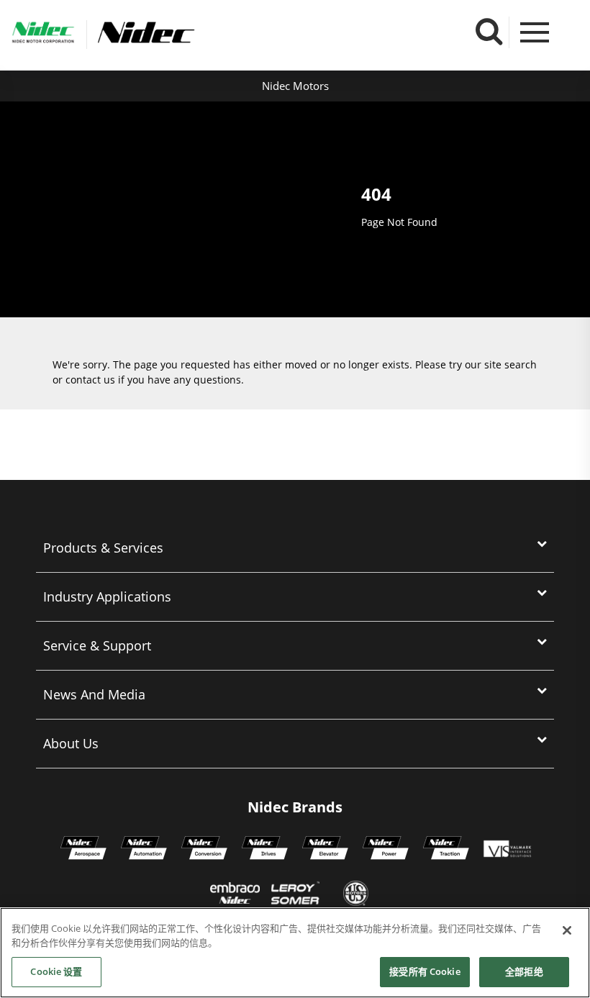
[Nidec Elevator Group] (325, 849)
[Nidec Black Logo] (193, 32)
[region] (295, 952)
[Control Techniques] (265, 849)
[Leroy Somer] (295, 895)
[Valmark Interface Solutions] (507, 849)
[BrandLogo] (43, 34)
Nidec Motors (295, 85)
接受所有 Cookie (424, 971)
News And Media (94, 694)
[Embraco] (235, 895)
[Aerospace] (83, 849)
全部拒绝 (524, 971)
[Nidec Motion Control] (144, 849)
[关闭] (567, 930)
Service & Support (97, 645)
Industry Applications (107, 596)
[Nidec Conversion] (204, 849)
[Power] (385, 849)
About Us (71, 743)
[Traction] (446, 849)
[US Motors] (355, 895)
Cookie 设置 (56, 971)
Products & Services (103, 547)
